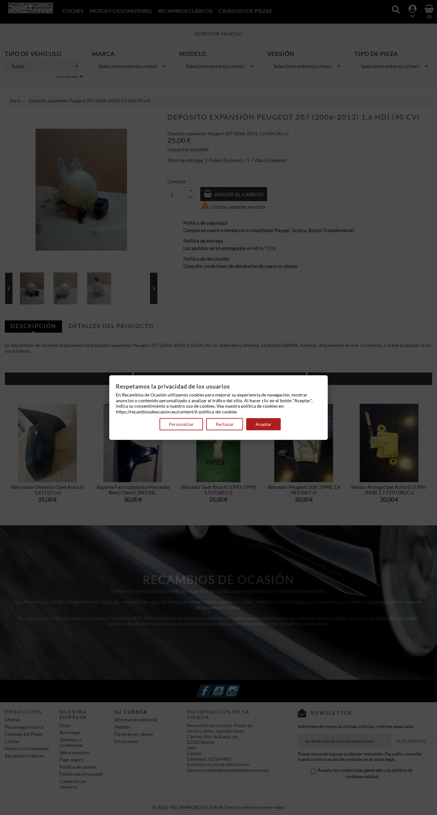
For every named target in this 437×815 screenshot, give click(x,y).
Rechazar (225, 424)
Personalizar (181, 424)
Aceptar (264, 424)
